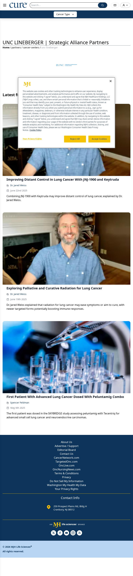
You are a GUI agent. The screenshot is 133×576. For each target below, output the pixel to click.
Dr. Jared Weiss (18, 185)
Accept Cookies (99, 139)
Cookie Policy (35, 130)
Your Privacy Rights (66, 489)
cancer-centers (31, 47)
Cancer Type (63, 14)
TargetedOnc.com (66, 461)
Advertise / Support (67, 446)
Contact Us (66, 454)
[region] (66, 112)
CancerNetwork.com (66, 457)
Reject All (75, 139)
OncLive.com (66, 465)
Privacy (66, 477)
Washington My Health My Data (66, 485)
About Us (66, 442)
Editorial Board (66, 450)
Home (6, 47)
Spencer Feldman (19, 402)
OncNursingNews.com (66, 469)
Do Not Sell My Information (66, 481)
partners (16, 47)
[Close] (110, 81)
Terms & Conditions (66, 473)
